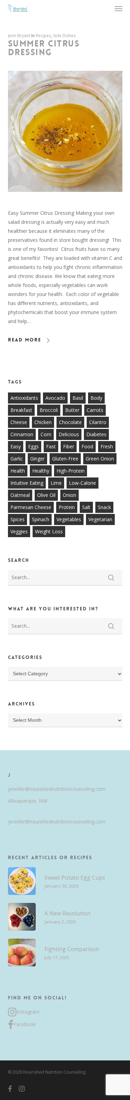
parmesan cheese (30, 507)
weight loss (49, 531)
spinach (40, 519)
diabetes (96, 434)
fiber (68, 446)
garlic (16, 458)
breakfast (21, 410)
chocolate (70, 422)
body (96, 398)
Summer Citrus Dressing (44, 48)
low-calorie (82, 483)
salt (86, 507)
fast (51, 446)
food (87, 446)
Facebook (25, 1024)
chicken (43, 422)
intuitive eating (26, 483)
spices (17, 519)
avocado (55, 398)
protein (67, 507)
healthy (40, 470)
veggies (19, 531)
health (17, 470)
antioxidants (24, 398)
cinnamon (21, 434)
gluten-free (65, 458)
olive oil (46, 495)
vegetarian (100, 519)
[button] (118, 8)
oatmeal (20, 495)
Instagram (28, 1011)
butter (72, 410)
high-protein (71, 470)
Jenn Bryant (19, 36)
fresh (107, 446)
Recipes (43, 36)
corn (46, 434)
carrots (95, 410)
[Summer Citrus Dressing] (65, 204)
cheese (18, 422)
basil (77, 398)
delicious (69, 434)
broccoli (49, 410)
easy (15, 446)
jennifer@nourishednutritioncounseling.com (56, 789)
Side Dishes (64, 36)
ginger (37, 458)
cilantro (97, 422)
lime (56, 483)
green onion (100, 458)
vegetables (69, 519)
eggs (33, 446)
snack (104, 507)
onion (69, 495)
